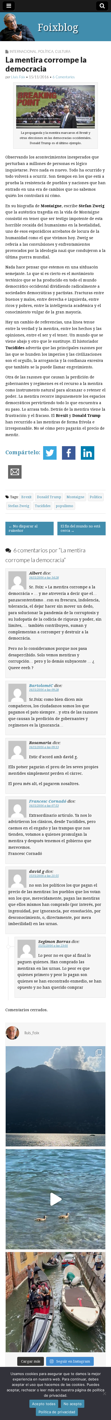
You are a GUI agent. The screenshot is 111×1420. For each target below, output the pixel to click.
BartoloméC (41, 685)
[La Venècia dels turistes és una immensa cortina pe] (55, 1302)
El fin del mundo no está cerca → (80, 528)
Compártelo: (22, 452)
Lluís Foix (18, 77)
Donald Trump (49, 497)
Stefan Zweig (18, 506)
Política (45, 51)
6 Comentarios (64, 77)
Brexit (26, 497)
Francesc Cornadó (47, 801)
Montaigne (75, 497)
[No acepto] (104, 1393)
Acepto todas (44, 1404)
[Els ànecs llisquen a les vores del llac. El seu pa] (55, 1199)
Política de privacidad (57, 1412)
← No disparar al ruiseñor (23, 528)
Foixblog (58, 27)
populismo (64, 506)
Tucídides (42, 506)
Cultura (62, 51)
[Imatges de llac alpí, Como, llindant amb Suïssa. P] (55, 1096)
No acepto (73, 1404)
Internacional (23, 51)
